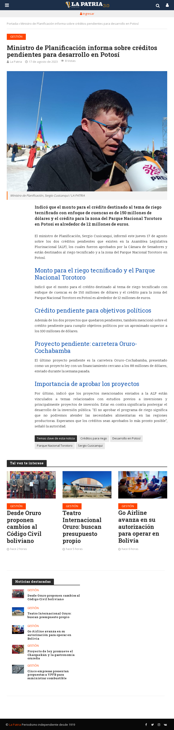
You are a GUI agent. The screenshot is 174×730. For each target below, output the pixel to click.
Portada (12, 24)
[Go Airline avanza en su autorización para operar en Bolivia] (142, 485)
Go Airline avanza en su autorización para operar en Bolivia (138, 526)
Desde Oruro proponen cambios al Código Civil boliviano (24, 526)
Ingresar (88, 14)
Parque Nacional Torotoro (54, 445)
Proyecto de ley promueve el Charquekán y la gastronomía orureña (51, 655)
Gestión (16, 36)
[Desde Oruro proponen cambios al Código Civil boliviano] (31, 485)
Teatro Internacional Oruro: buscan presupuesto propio (82, 526)
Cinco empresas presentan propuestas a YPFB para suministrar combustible (48, 675)
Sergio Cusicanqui (90, 445)
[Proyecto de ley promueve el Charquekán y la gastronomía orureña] (18, 649)
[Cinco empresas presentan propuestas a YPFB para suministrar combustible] (18, 669)
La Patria (16, 62)
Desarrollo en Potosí (126, 438)
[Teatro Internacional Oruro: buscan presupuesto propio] (87, 485)
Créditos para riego (93, 438)
